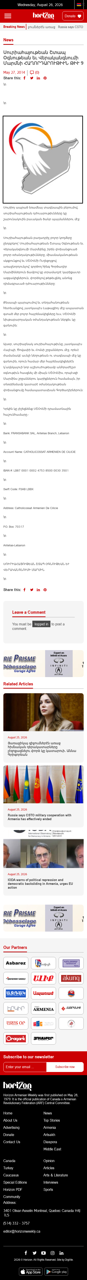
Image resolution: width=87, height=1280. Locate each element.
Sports (48, 1189)
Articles (49, 1168)
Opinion (49, 1160)
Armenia (50, 1127)
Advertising (11, 1127)
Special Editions (15, 1182)
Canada (9, 1160)
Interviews (51, 1182)
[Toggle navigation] (7, 15)
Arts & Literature (56, 1175)
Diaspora (50, 1142)
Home (7, 1113)
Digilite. (69, 1259)
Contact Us (11, 1142)
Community (11, 1196)
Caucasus (11, 1175)
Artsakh (49, 1134)
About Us (10, 1120)
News (48, 1113)
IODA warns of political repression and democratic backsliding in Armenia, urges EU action (40, 883)
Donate (71, 16)
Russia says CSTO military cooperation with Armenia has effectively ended (39, 817)
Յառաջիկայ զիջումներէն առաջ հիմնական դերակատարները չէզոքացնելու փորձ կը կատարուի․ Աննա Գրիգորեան (42, 748)
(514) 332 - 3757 (16, 1223)
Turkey (8, 1168)
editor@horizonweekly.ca (21, 1231)
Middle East (52, 1149)
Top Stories (52, 1120)
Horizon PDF (12, 1189)
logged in (41, 624)
